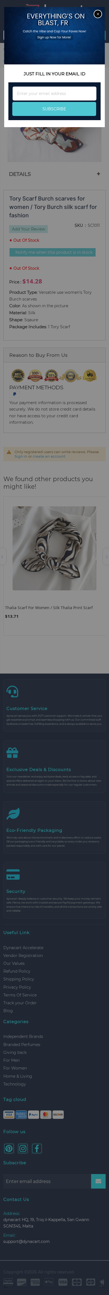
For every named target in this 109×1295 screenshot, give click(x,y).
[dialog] (54, 647)
